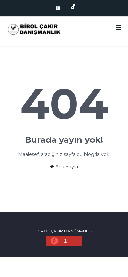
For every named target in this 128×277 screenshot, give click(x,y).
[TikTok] (73, 8)
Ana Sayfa (66, 167)
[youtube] (58, 8)
